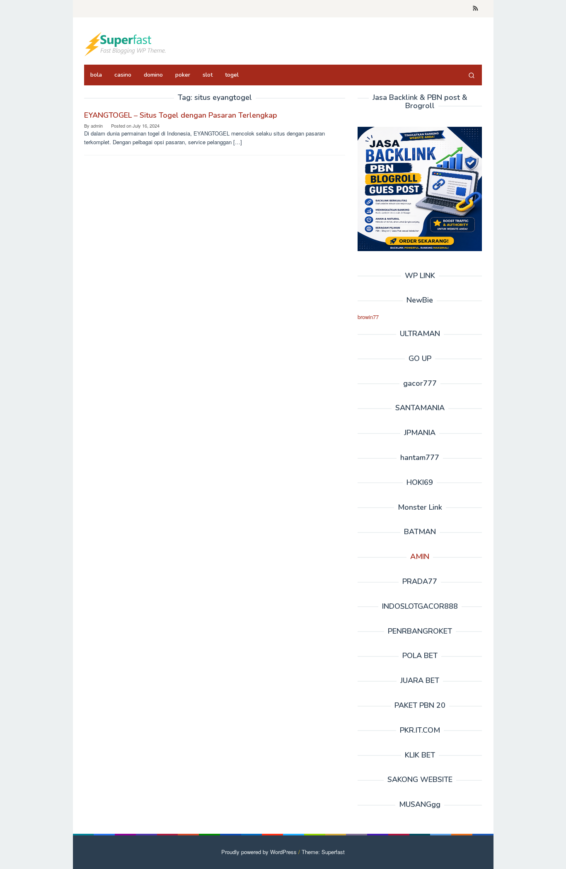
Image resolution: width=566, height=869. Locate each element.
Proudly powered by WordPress (259, 852)
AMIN (419, 557)
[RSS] (475, 8)
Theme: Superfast (323, 852)
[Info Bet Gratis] (125, 43)
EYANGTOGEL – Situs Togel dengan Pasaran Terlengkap (180, 115)
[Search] (471, 75)
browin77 (368, 317)
